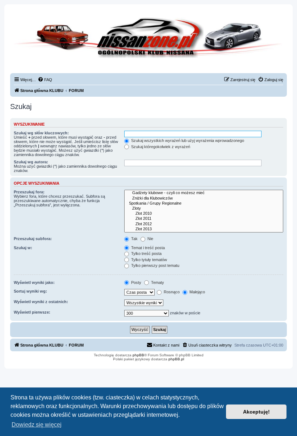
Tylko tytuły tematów (148, 259)
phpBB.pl (176, 359)
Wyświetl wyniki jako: (34, 282)
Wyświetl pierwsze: (32, 312)
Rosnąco (171, 292)
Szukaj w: (23, 248)
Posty (135, 282)
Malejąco (196, 292)
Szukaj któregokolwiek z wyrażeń (160, 146)
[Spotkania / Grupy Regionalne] (204, 203)
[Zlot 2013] (204, 229)
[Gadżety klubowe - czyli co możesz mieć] (204, 193)
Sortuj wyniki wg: (30, 291)
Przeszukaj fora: (29, 192)
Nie (149, 238)
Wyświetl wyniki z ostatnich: (41, 301)
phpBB (138, 355)
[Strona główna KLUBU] (148, 43)
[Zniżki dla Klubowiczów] (204, 198)
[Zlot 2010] (204, 213)
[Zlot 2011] (204, 218)
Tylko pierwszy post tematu (154, 265)
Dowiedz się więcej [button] (37, 425)
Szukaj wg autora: (31, 162)
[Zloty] (204, 208)
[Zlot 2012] (204, 224)
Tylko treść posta (146, 253)
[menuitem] (45, 79)
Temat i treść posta (147, 248)
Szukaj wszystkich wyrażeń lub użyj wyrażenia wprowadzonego (187, 140)
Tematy (157, 282)
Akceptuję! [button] (256, 412)
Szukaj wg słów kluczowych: (41, 133)
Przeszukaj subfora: (33, 238)
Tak (134, 238)
